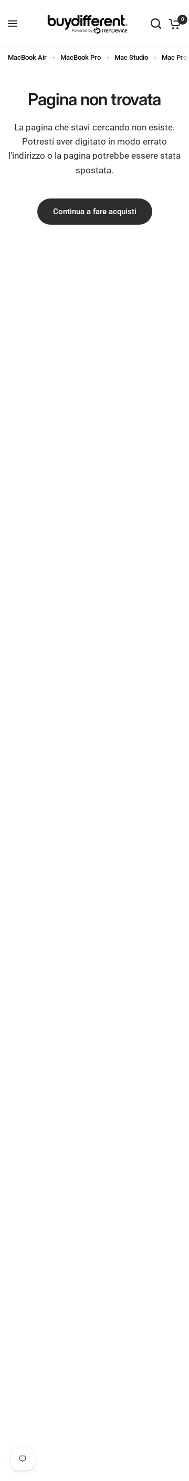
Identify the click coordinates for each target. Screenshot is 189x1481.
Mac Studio (131, 57)
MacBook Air (27, 57)
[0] (173, 23)
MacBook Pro (80, 57)
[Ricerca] (156, 23)
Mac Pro (174, 57)
